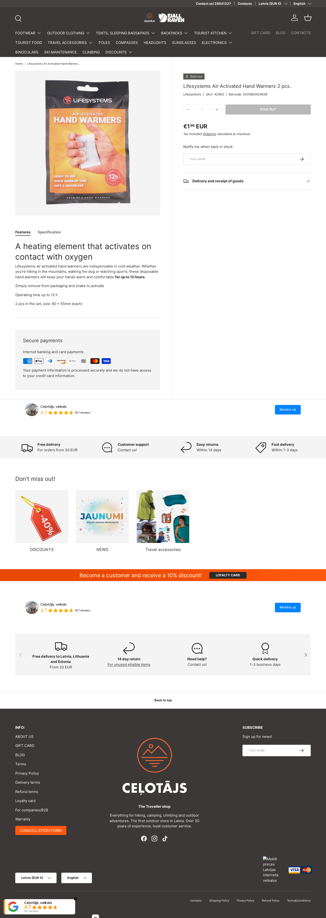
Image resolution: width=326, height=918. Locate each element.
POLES (104, 42)
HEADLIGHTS (155, 42)
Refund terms (26, 791)
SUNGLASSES (184, 42)
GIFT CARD (260, 33)
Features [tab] (23, 232)
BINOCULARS (26, 52)
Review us (288, 409)
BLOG (280, 33)
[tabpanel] (87, 274)
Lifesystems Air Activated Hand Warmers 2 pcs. (54, 64)
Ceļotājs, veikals (53, 406)
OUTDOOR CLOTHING (65, 33)
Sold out (268, 109)
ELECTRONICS (214, 42)
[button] (308, 17)
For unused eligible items (129, 664)
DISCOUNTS (116, 52)
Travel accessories (163, 549)
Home (19, 64)
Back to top (163, 700)
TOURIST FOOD (28, 42)
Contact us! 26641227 (213, 3)
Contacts (245, 3)
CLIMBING (91, 52)
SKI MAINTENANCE (60, 52)
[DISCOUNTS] (42, 516)
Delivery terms (27, 782)
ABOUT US (24, 736)
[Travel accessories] (163, 516)
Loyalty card (25, 800)
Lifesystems (192, 94)
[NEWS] (102, 516)
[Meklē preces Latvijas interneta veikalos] (273, 869)
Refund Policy (270, 900)
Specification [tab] (49, 232)
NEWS (102, 549)
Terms (20, 764)
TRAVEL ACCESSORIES (67, 42)
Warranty (22, 819)
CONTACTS (301, 33)
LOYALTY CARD (228, 575)
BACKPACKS (171, 33)
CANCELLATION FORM (41, 830)
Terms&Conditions (299, 900)
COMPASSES (127, 42)
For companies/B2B (31, 810)
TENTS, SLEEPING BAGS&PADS (122, 33)
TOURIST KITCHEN (210, 33)
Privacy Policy (27, 773)
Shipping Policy (219, 900)
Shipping (209, 134)
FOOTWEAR (25, 33)
